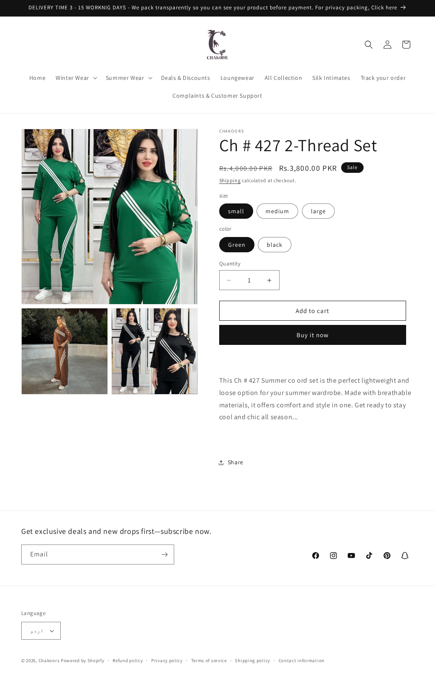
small (236, 211)
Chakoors (49, 660)
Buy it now (313, 335)
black (274, 244)
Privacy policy (167, 660)
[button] (76, 78)
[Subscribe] (164, 554)
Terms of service (209, 660)
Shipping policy (252, 660)
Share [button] (235, 462)
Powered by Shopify (83, 660)
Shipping (230, 180)
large (318, 211)
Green (237, 244)
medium (277, 211)
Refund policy (128, 660)
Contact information (302, 660)
